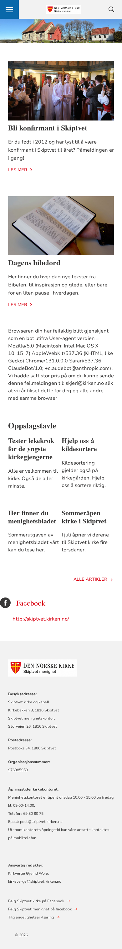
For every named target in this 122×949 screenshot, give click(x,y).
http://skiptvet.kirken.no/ (41, 619)
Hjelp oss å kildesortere (79, 445)
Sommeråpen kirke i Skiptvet (84, 517)
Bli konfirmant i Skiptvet (47, 127)
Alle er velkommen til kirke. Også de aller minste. (33, 478)
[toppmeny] (9, 9)
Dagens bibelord (34, 262)
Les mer (17, 170)
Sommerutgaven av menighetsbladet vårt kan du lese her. (33, 542)
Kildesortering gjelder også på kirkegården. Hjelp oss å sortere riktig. (84, 474)
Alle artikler (90, 579)
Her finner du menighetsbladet (32, 517)
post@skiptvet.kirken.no (41, 821)
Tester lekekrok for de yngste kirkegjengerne (31, 449)
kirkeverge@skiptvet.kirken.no (34, 881)
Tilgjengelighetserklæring (31, 917)
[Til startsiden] (42, 667)
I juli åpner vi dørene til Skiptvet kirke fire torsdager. (85, 542)
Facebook (30, 602)
